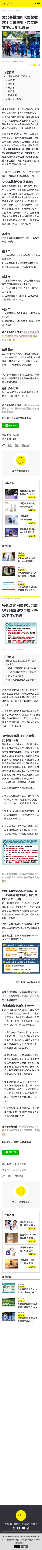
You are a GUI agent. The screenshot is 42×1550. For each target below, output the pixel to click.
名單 (36, 176)
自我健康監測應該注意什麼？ (22, 680)
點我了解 (32, 497)
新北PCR (25, 445)
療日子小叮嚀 (14, 99)
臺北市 (11, 84)
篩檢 (16, 445)
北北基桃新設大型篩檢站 (18, 76)
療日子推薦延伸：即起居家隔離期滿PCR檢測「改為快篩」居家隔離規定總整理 (20, 877)
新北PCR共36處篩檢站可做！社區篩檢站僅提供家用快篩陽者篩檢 (20, 408)
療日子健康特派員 (18, 61)
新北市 (11, 88)
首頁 (3, 10)
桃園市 (11, 91)
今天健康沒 (9, 10)
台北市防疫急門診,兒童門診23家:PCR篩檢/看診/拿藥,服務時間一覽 (20, 336)
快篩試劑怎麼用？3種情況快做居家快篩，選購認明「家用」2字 (21, 1130)
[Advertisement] (21, 1414)
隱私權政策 (25, 1524)
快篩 (9, 445)
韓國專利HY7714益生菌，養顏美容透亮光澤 (28, 1238)
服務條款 (17, 1524)
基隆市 (11, 80)
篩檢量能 (12, 95)
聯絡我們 (34, 1524)
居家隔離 (18, 1176)
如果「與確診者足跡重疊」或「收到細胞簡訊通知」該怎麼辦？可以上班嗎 (22, 672)
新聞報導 (17, 10)
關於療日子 (8, 1524)
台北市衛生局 (19, 1170)
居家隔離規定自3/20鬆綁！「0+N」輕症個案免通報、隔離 (28, 1292)
